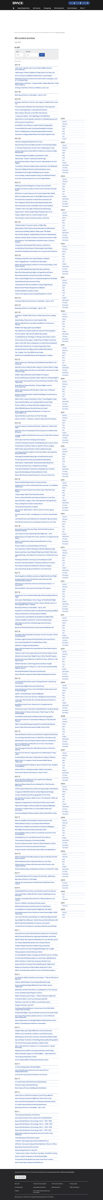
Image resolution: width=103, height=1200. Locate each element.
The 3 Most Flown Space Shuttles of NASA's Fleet (31, 1043)
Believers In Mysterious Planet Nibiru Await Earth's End (33, 967)
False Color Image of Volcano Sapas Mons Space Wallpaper (35, 805)
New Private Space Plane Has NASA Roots (29, 1162)
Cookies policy (19, 1187)
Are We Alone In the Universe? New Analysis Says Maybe (33, 248)
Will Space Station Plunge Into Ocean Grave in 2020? (33, 186)
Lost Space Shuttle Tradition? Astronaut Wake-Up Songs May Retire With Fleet (36, 452)
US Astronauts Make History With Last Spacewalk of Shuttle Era (36, 789)
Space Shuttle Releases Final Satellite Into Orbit (31, 472)
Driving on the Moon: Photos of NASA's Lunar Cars (32, 88)
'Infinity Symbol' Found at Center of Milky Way (30, 225)
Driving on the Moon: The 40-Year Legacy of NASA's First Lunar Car (36, 103)
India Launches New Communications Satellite (30, 614)
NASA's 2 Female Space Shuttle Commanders (30, 1023)
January (64, 121)
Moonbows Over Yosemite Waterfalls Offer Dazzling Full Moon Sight (36, 596)
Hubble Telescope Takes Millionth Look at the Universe (33, 1030)
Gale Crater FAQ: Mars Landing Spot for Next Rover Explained (36, 343)
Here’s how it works (60, 32)
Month (28, 52)
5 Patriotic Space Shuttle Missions (26, 1085)
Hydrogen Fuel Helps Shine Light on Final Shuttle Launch (34, 456)
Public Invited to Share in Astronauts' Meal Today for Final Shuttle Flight (34, 712)
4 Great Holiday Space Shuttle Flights (28, 1067)
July (63, 136)
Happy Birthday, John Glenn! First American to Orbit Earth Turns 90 (36, 555)
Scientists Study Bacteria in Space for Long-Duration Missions (36, 251)
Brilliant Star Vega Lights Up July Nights (28, 327)
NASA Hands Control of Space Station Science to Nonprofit (35, 740)
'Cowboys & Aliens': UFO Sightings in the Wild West (32, 116)
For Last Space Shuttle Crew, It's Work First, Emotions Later (35, 737)
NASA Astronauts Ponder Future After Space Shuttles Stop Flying (35, 490)
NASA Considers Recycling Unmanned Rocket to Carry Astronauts (33, 542)
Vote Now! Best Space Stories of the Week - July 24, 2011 (34, 301)
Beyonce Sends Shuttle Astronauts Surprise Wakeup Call (34, 627)
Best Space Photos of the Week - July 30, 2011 (30, 95)
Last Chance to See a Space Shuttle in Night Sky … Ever (33, 534)
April (63, 129)
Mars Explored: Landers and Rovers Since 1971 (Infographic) (35, 331)
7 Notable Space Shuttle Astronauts (27, 1138)
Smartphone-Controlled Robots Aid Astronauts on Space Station (34, 241)
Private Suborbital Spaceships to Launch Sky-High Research (35, 958)
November (65, 170)
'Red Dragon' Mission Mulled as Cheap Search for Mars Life (35, 72)
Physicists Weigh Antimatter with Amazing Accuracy (33, 169)
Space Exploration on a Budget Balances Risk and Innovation (35, 1020)
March (64, 126)
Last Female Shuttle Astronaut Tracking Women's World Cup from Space (35, 682)
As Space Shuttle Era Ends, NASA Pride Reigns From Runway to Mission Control (36, 395)
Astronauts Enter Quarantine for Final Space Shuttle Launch (35, 1101)
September (65, 165)
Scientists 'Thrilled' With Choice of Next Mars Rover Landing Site (35, 316)
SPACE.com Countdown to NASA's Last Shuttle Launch (33, 1034)
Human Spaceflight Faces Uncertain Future (29, 686)
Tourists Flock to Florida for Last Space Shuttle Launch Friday (36, 926)
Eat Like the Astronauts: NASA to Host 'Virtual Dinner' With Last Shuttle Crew (36, 798)
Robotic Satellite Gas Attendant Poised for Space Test (33, 820)
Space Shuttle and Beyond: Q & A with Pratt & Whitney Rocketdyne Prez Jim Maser (33, 780)
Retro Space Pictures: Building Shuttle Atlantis (30, 1088)
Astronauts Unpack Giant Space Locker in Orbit (31, 772)
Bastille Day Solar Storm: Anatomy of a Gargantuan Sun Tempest (33, 705)
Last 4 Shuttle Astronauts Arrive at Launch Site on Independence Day (32, 1070)
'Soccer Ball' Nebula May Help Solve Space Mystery (32, 269)
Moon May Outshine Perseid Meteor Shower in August (33, 566)
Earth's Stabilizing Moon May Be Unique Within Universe (33, 131)
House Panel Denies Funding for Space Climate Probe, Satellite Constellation (36, 765)
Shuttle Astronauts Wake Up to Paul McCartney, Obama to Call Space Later (36, 659)
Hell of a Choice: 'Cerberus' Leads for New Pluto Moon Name (35, 419)
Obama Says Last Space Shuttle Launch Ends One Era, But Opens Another (34, 865)
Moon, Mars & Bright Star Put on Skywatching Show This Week (36, 278)
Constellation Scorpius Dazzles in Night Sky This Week (33, 909)
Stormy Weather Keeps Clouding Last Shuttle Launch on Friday (36, 955)
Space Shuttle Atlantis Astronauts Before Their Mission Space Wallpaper (36, 649)
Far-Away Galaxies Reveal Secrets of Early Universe (32, 942)
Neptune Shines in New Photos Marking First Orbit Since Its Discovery (35, 785)
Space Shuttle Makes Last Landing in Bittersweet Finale (33, 402)
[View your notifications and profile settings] (80, 3)
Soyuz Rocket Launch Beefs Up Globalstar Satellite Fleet (34, 617)
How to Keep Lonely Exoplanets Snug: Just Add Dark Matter (35, 175)
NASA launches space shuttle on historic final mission (33, 906)
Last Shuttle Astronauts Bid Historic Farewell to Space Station (36, 519)
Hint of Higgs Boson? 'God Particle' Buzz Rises (31, 261)
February (65, 124)
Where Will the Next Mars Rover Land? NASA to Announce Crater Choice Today (37, 370)
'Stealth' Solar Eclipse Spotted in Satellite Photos (32, 1141)
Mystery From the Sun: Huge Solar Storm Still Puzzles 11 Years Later (35, 753)
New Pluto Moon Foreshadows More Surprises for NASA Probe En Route (36, 431)
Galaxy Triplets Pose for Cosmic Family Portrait (31, 215)
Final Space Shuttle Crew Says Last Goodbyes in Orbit (33, 559)
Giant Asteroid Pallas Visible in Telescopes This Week (33, 231)
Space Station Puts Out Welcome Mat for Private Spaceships (36, 145)
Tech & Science (72, 8)
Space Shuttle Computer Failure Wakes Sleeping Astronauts (35, 674)
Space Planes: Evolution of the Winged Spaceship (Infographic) (36, 1040)
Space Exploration (24, 8)
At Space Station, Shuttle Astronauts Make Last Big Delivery (35, 849)
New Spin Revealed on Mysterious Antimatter (30, 671)
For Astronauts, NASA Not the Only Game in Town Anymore (35, 107)
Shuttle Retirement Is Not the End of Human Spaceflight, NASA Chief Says (36, 913)
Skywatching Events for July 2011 (26, 1150)
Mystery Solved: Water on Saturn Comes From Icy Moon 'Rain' (36, 237)
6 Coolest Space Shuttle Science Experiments (31, 1082)
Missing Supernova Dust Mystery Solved (28, 952)
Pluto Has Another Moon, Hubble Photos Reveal (31, 466)
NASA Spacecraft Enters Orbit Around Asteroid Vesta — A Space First (34, 584)
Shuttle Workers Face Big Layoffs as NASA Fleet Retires (33, 349)
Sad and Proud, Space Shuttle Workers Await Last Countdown (36, 933)
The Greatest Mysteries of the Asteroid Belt (30, 840)
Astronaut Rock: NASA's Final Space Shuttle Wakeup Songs (35, 549)
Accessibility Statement (39, 1187)
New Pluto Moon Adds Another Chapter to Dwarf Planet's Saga (36, 367)
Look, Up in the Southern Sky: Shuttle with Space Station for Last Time (35, 700)
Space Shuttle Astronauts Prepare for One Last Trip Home (35, 475)
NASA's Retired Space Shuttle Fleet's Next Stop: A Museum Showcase (35, 390)
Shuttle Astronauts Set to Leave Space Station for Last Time (35, 522)
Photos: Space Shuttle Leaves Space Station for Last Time (35, 497)
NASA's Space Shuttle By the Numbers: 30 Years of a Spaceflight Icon (32, 412)
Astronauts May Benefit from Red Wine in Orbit (31, 642)
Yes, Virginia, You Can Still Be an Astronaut (29, 352)
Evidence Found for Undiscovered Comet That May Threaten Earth (36, 189)
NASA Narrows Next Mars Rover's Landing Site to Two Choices (36, 990)
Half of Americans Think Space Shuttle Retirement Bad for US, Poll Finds (36, 363)
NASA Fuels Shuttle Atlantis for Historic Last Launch (32, 923)
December (65, 172)
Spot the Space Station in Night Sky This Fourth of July (33, 1098)
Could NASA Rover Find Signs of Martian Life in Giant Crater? (35, 337)
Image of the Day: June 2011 (24, 1005)
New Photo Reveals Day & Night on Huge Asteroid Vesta (34, 272)
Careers (17, 1190)
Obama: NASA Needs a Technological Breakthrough (32, 982)
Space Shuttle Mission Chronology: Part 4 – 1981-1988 (33, 1121)
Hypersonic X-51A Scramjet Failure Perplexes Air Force (33, 212)
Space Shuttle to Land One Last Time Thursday (31, 416)
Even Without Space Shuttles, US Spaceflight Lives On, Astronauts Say (33, 386)
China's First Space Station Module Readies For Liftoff (33, 294)
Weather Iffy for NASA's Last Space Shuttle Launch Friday (34, 1050)
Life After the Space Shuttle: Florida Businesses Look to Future (36, 443)
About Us (17, 1183)
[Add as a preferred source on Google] (20, 1177)
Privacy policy (73, 1183)
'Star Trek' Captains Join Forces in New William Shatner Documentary (33, 68)
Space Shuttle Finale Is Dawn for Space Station (31, 482)
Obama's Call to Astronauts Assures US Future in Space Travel (36, 653)
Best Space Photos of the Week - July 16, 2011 (30, 607)
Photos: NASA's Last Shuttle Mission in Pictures (31, 546)
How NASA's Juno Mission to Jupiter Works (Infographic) (34, 125)
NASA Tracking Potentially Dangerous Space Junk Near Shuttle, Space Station (36, 857)
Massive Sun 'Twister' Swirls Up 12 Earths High (30, 158)
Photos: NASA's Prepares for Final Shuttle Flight (31, 1156)
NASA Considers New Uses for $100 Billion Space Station (34, 196)
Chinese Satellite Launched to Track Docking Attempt (33, 620)
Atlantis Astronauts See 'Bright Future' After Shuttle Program (36, 656)
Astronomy (36, 8)
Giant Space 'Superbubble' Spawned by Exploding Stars (34, 463)
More (82, 8)
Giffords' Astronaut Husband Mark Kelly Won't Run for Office (36, 1144)
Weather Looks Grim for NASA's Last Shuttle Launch (32, 1002)
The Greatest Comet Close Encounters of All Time (32, 218)
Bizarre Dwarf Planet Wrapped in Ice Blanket (30, 288)
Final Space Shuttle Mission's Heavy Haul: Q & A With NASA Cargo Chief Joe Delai (34, 1008)
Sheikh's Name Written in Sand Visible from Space (32, 375)
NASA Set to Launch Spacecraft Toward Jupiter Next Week (35, 193)
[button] (85, 3)
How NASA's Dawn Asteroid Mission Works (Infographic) (34, 716)
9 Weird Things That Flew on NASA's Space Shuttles (32, 946)
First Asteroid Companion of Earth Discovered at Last (33, 199)
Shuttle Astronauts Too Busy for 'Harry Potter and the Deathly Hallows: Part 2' (36, 667)
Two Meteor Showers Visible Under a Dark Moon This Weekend (36, 166)
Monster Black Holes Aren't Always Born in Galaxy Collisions (35, 757)
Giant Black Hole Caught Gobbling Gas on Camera (32, 172)
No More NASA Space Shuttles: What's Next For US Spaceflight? (37, 378)
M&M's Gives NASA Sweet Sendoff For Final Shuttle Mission (35, 724)
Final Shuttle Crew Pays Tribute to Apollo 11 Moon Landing (34, 446)
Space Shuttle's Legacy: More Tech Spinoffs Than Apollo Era (35, 500)
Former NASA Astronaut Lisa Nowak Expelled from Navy (34, 128)
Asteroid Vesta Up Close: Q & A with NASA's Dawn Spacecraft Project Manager (36, 689)
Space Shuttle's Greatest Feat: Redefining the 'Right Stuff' (35, 964)
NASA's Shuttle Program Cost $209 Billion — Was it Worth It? (35, 1053)
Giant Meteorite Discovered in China (27, 281)
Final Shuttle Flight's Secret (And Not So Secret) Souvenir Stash (36, 1013)
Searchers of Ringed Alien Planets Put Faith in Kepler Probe (35, 134)
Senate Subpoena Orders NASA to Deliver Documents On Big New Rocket (36, 151)
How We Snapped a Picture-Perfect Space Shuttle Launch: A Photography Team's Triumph (35, 603)
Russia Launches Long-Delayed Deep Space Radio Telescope (36, 552)
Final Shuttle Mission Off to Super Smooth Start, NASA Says (35, 876)
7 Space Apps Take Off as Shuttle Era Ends (29, 494)
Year (17, 52)
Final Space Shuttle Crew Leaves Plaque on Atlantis (32, 258)
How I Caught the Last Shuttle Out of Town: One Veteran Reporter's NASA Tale (34, 744)
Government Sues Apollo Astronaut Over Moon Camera (34, 1159)
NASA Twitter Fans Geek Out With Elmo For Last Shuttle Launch (36, 939)
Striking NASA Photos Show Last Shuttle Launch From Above (35, 891)
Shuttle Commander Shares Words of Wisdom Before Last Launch (35, 899)
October (64, 167)
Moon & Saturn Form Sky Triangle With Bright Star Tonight (34, 949)
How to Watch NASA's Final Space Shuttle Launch (31, 1060)
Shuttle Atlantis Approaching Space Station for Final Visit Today (36, 869)
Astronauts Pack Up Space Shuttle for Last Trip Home (33, 569)
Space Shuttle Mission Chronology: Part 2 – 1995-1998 (33, 1127)
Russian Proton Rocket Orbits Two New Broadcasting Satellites (36, 610)
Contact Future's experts (39, 1183)
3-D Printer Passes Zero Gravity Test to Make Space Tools (34, 148)
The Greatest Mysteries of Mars (26, 1057)
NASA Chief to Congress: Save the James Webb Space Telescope (33, 761)
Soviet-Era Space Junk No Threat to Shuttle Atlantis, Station (35, 843)
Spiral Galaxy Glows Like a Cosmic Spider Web (31, 320)
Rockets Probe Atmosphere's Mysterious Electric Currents (35, 563)
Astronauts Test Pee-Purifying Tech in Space (30, 440)
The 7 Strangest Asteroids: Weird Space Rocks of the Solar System (35, 748)
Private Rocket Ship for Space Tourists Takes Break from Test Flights (36, 162)
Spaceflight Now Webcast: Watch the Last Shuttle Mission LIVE (36, 920)
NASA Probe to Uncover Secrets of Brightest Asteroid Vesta (35, 697)
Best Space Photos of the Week (26, 879)
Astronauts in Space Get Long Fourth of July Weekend (33, 1118)
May (63, 131)
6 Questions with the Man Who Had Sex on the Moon (32, 245)
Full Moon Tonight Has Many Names (27, 645)
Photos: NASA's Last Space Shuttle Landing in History (33, 405)
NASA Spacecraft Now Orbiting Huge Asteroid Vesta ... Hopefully (34, 623)
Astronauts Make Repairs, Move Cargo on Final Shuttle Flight (35, 600)
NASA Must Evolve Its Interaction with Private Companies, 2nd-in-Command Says (36, 79)
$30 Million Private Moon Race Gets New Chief (30, 829)
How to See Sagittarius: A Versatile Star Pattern (31, 110)
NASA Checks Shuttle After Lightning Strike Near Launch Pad (35, 936)
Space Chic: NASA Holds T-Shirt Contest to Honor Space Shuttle (34, 510)
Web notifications (74, 1187)
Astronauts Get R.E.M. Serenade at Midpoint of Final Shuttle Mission (35, 720)
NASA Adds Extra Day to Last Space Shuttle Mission (32, 823)
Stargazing (47, 8)
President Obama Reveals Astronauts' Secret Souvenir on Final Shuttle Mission (36, 635)
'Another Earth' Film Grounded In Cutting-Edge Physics (34, 284)
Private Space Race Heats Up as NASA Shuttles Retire (33, 460)
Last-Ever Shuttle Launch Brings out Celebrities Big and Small (36, 917)
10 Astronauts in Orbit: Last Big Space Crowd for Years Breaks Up (36, 515)
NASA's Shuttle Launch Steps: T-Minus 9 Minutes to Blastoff (35, 996)
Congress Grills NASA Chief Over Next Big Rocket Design (34, 792)
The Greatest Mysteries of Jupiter (26, 507)
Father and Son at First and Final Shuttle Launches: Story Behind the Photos (36, 486)
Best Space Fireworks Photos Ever (27, 1147)
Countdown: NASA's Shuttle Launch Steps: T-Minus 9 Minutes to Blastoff (37, 978)
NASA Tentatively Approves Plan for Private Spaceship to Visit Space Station (36, 265)
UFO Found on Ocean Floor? (24, 122)
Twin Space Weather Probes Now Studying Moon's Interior (35, 469)
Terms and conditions (57, 1183)
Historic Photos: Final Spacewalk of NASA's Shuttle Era (33, 769)
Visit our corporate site (67, 1172)
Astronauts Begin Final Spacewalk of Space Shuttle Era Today (36, 813)
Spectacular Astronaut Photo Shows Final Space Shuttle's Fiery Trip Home (36, 381)
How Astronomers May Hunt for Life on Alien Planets (32, 178)
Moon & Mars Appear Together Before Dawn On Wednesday (35, 234)
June (63, 133)
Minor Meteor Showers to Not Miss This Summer (31, 113)
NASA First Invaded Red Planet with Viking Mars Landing (33, 355)
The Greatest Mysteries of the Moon (27, 1115)
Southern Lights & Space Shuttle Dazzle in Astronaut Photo (35, 639)
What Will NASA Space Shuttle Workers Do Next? (31, 408)
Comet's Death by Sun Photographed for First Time (32, 795)
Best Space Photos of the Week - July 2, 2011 (30, 1107)
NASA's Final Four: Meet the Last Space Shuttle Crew (33, 961)
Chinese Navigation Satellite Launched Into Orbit (31, 155)
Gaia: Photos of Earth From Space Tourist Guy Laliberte (34, 1095)
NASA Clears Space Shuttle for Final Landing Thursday (33, 449)
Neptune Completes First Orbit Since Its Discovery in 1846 (34, 802)
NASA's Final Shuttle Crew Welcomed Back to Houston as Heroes (34, 323)
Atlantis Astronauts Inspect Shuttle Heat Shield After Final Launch (34, 883)
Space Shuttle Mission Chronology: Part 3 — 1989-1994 (33, 1124)
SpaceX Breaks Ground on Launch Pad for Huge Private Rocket (36, 734)
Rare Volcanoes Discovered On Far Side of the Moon (33, 275)
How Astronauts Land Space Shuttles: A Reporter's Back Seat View (36, 426)
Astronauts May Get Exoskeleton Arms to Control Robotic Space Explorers (35, 1016)
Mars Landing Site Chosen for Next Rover (29, 503)
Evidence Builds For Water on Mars (26, 291)
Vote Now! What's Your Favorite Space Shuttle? (31, 999)
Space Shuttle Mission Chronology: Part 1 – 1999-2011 (33, 1130)
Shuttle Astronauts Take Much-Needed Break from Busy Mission (37, 709)
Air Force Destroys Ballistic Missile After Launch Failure (33, 75)
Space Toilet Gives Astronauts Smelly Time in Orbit (32, 727)
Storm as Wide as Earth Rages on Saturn (28, 993)
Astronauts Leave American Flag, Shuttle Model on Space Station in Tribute (34, 529)
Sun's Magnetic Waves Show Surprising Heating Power (33, 202)
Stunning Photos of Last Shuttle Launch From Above (32, 837)
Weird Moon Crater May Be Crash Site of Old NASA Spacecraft (36, 119)
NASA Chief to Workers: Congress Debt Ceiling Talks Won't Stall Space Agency (37, 84)
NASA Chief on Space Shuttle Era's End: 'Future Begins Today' (36, 399)
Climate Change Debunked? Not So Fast (28, 142)
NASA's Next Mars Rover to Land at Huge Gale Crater (33, 346)
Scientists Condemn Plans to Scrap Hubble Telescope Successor (33, 809)
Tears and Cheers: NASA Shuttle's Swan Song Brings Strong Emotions (35, 894)
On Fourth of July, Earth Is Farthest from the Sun (31, 1074)
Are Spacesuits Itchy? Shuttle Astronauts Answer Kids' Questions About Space (33, 579)
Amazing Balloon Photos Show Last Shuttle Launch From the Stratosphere (35, 833)
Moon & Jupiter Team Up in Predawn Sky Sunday (31, 334)
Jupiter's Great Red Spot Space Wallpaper (29, 694)
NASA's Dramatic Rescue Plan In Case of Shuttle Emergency (35, 970)
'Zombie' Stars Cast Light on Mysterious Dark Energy (33, 209)
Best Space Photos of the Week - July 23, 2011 (30, 308)
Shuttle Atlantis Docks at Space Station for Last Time (33, 861)
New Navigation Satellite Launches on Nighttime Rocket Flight (36, 576)
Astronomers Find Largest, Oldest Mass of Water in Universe (35, 340)
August (64, 138)
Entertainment (59, 8)
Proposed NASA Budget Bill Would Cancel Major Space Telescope (33, 985)
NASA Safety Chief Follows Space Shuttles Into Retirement (35, 228)
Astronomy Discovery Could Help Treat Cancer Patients (34, 206)
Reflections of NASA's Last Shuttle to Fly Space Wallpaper (34, 826)
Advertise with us (56, 1187)
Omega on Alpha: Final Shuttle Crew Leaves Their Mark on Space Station (37, 436)
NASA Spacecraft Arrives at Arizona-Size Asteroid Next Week (36, 1037)
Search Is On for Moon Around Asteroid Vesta (30, 846)
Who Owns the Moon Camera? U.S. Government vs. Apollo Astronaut (35, 1046)
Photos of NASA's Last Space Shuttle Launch (30, 903)
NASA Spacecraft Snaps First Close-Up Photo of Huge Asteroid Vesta (36, 537)
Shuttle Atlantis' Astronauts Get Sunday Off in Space (33, 588)
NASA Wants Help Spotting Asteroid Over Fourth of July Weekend (34, 1134)
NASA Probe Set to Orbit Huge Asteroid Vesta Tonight (33, 664)
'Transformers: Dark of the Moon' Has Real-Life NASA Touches (36, 1153)
